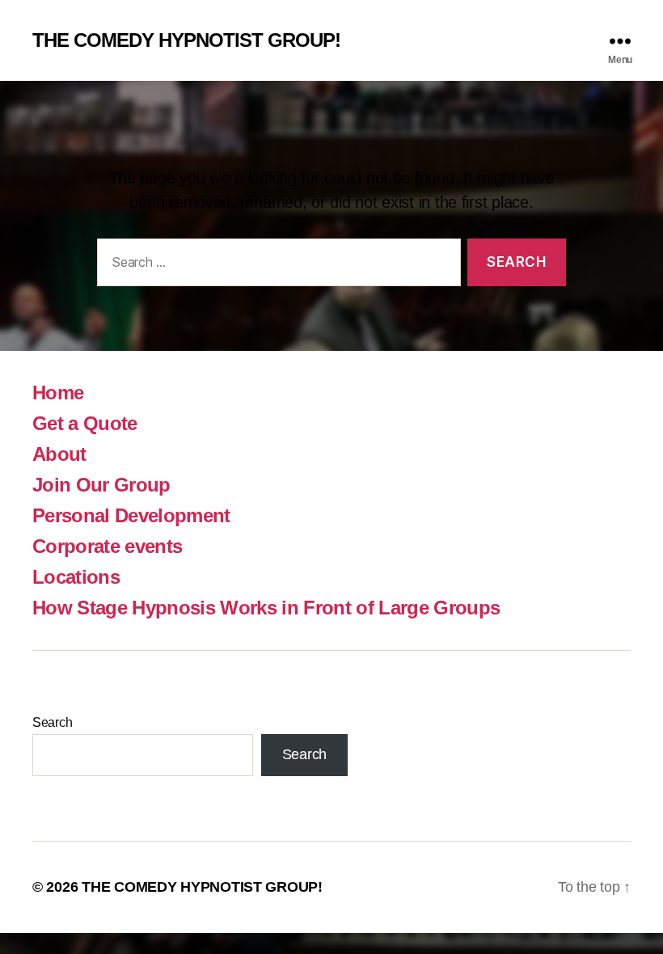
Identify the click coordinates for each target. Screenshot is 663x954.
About (59, 454)
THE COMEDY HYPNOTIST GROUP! (186, 40)
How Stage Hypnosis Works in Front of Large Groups (266, 607)
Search (52, 722)
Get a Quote (84, 423)
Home (57, 392)
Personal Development (131, 515)
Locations (76, 577)
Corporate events (107, 546)
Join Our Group (101, 485)
